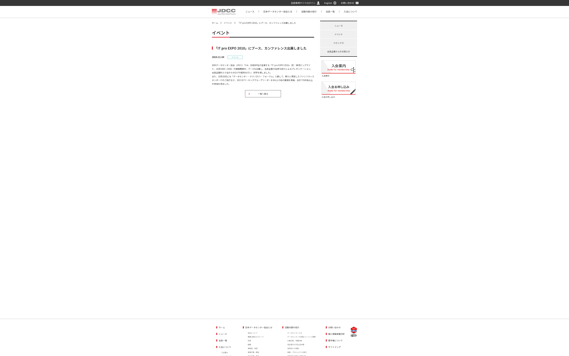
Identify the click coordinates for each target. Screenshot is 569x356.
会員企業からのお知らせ (338, 51)
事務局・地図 (253, 348)
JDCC (224, 12)
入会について (350, 11)
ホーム (222, 327)
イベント (338, 34)
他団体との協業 (293, 348)
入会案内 (224, 352)
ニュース (250, 11)
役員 (249, 340)
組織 (249, 344)
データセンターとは (294, 333)
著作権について (335, 340)
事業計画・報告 (253, 352)
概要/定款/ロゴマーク (256, 337)
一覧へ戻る (263, 93)
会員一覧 (330, 11)
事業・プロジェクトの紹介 (297, 352)
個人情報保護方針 (336, 334)
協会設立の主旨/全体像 (295, 344)
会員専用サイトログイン (303, 2)
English (328, 2)
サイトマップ (334, 347)
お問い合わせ (347, 2)
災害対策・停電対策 (294, 340)
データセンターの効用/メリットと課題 (301, 337)
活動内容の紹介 (309, 11)
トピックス (338, 42)
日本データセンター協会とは (277, 11)
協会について (253, 333)
